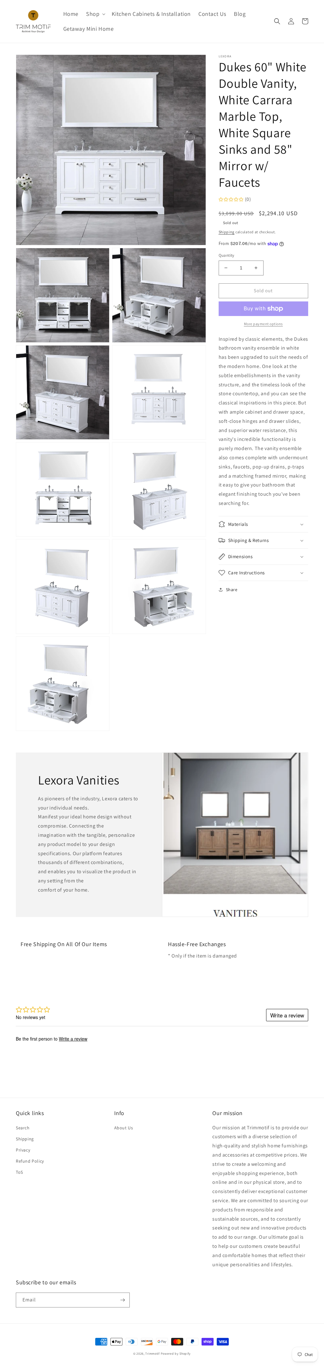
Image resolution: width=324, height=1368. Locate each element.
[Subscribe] (122, 1300)
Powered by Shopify (176, 1354)
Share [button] (232, 589)
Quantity (226, 255)
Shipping (227, 231)
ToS (19, 1172)
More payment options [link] (263, 323)
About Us (123, 1128)
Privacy (23, 1150)
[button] (95, 13)
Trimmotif (152, 1354)
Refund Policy (30, 1161)
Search (23, 1128)
